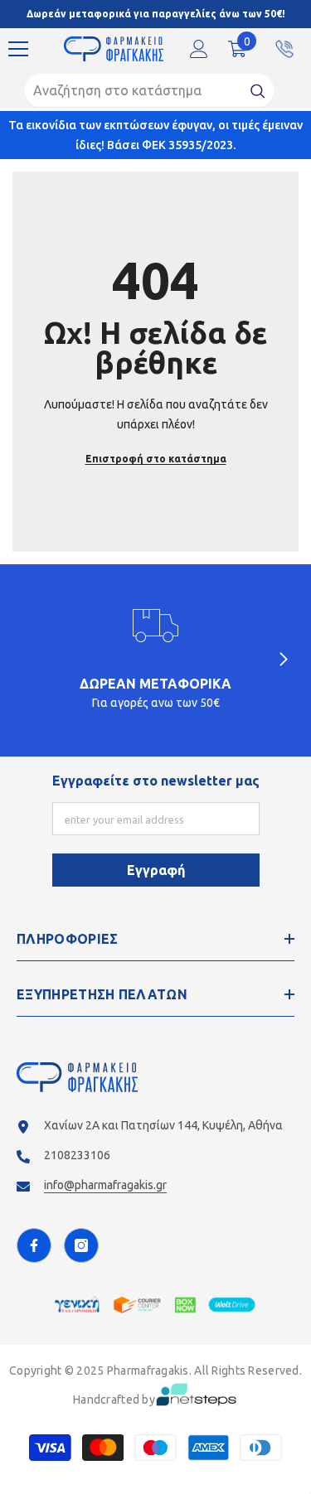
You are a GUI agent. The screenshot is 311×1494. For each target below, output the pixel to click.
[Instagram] (81, 1245)
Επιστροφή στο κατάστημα (155, 458)
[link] (155, 660)
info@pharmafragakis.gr (105, 1185)
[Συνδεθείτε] (199, 49)
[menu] (18, 49)
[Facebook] (34, 1245)
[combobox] (134, 90)
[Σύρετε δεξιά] (283, 660)
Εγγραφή (156, 870)
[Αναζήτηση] (149, 90)
